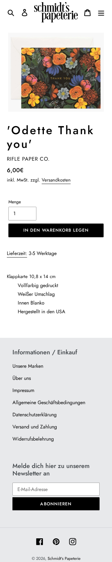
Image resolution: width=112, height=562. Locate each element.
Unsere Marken (27, 366)
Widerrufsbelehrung (33, 438)
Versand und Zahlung (34, 426)
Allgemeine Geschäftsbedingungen (48, 402)
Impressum (23, 390)
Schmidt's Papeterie (64, 558)
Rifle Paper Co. (28, 159)
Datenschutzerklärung (34, 414)
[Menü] (101, 12)
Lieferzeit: (17, 253)
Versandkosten (56, 180)
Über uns (21, 378)
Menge (14, 202)
